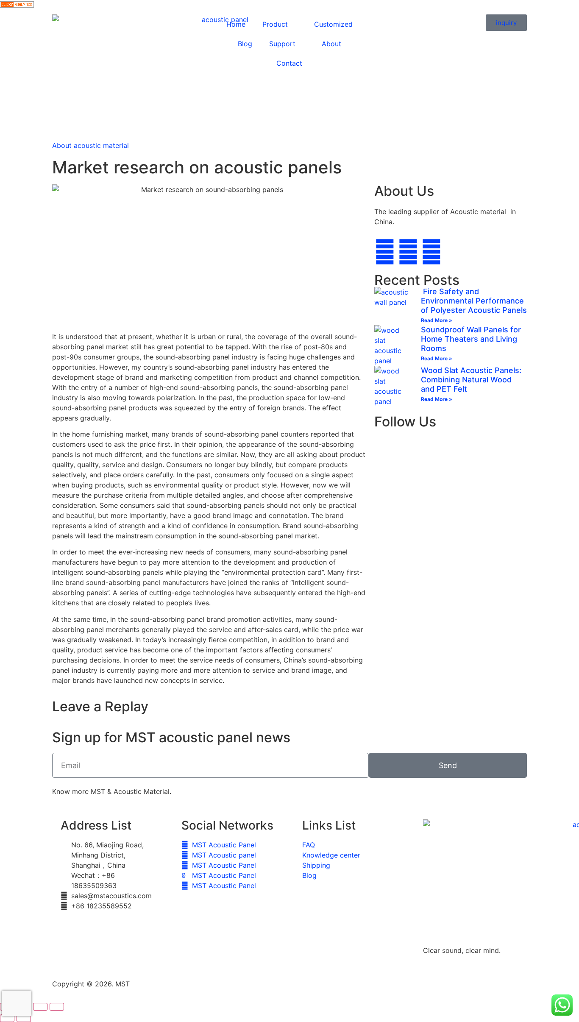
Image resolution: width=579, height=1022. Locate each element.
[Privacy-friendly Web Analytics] (17, 5)
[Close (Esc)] (57, 1007)
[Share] (40, 1007)
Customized (333, 24)
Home (235, 24)
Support (282, 43)
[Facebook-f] (384, 251)
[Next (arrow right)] (24, 1018)
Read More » (436, 320)
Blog (245, 43)
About (331, 43)
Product (275, 24)
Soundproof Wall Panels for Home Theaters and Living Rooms (471, 338)
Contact (289, 63)
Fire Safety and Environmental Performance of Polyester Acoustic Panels (474, 300)
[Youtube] (431, 251)
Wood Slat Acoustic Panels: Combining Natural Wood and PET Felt (471, 379)
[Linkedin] (408, 251)
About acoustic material (90, 145)
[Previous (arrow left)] (7, 1018)
